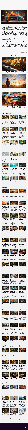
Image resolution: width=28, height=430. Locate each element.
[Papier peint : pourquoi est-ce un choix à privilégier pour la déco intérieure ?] (14, 288)
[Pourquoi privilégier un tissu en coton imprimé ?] (14, 99)
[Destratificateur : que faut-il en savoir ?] (5, 337)
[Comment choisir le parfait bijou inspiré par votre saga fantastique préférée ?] (22, 141)
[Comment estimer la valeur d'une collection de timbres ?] (5, 288)
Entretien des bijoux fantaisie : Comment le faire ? (22, 208)
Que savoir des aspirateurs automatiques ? (5, 402)
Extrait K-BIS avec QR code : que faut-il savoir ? (14, 232)
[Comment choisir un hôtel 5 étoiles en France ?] (22, 386)
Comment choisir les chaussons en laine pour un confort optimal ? (5, 146)
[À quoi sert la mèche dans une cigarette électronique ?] (5, 374)
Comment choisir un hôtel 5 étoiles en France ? (22, 391)
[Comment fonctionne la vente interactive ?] (14, 190)
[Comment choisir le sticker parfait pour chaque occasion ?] (22, 129)
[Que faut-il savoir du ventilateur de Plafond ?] (5, 227)
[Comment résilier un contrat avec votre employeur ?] (5, 215)
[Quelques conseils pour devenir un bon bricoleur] (14, 337)
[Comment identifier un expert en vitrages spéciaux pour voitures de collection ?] (14, 129)
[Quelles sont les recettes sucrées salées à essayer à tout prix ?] (5, 300)
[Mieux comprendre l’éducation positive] (14, 81)
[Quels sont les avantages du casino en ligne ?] (22, 337)
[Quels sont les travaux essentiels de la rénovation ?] (14, 410)
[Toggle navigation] (2, 1)
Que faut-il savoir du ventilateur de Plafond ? (5, 232)
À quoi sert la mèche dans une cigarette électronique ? (5, 379)
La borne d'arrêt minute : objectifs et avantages (22, 232)
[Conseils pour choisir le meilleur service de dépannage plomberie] (14, 177)
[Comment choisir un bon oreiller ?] (5, 386)
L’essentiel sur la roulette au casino (22, 354)
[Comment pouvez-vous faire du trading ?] (22, 300)
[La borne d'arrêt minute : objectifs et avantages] (22, 227)
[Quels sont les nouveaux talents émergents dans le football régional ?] (5, 129)
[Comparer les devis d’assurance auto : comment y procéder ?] (5, 325)
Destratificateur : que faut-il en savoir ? (5, 341)
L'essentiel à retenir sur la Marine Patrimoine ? (21, 293)
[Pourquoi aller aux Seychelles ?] (22, 398)
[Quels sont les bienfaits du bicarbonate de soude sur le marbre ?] (22, 410)
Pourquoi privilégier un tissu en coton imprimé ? (14, 106)
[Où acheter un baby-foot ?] (5, 263)
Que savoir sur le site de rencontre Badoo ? (22, 317)
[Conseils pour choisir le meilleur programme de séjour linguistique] (5, 177)
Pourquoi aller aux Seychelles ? (22, 402)
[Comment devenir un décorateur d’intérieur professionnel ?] (22, 215)
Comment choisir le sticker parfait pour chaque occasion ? (22, 134)
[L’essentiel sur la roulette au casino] (22, 349)
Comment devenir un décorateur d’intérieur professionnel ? (22, 220)
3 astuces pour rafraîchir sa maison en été (21, 244)
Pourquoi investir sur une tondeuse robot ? (13, 354)
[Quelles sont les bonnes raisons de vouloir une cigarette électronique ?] (14, 325)
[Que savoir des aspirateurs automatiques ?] (5, 398)
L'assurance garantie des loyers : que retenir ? (12, 391)
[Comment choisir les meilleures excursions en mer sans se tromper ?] (14, 165)
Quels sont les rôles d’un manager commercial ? (21, 268)
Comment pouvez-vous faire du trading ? (22, 304)
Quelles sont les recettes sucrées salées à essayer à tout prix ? (5, 305)
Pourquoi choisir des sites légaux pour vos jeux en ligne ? (13, 367)
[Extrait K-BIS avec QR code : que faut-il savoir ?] (14, 227)
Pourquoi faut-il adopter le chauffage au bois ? (5, 281)
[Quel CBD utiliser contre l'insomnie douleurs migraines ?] (22, 362)
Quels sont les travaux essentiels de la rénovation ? (14, 414)
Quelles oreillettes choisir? (21, 329)
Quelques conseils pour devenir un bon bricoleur (13, 342)
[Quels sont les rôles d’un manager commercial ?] (22, 263)
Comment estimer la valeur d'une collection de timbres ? (5, 293)
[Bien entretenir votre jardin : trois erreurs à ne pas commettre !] (14, 64)
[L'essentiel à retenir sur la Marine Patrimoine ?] (22, 288)
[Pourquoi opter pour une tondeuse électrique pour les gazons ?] (14, 215)
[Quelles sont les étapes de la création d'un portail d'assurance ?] (14, 300)
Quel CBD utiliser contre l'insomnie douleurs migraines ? (22, 367)
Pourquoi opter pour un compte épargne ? (5, 414)
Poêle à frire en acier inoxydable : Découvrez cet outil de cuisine (22, 379)
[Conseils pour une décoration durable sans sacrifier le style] (14, 141)
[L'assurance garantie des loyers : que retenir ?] (14, 386)
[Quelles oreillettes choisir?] (22, 325)
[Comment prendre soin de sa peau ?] (14, 398)
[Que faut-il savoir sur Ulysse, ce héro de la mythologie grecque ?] (14, 263)
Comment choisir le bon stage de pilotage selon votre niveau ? (5, 170)
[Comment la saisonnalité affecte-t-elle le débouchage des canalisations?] (22, 190)
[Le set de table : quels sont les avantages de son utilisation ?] (22, 251)
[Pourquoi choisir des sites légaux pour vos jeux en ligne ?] (14, 362)
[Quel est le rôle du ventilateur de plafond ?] (5, 362)
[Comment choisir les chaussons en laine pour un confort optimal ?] (5, 141)
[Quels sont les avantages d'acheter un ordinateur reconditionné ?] (5, 349)
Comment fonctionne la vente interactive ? (13, 195)
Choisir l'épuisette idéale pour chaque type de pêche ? (22, 122)
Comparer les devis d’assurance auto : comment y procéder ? (5, 330)
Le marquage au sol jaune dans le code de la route (5, 244)
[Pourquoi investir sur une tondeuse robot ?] (14, 349)
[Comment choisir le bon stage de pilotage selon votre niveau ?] (5, 165)
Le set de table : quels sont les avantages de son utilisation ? (22, 256)
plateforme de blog (15, 37)
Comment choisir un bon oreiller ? (5, 390)
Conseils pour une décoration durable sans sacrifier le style (13, 146)
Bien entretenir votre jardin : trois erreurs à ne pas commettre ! (14, 71)
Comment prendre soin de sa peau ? (13, 402)
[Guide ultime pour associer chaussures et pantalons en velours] (22, 177)
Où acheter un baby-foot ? (5, 267)
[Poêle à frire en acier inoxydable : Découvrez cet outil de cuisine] (22, 374)
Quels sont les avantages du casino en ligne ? (22, 341)
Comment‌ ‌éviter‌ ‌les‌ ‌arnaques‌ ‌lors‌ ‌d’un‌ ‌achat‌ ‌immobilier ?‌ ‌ (13, 208)
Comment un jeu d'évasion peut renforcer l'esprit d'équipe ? (22, 170)
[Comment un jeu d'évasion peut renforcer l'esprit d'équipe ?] (22, 165)
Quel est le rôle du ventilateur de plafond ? (5, 366)
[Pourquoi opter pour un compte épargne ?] (5, 410)
